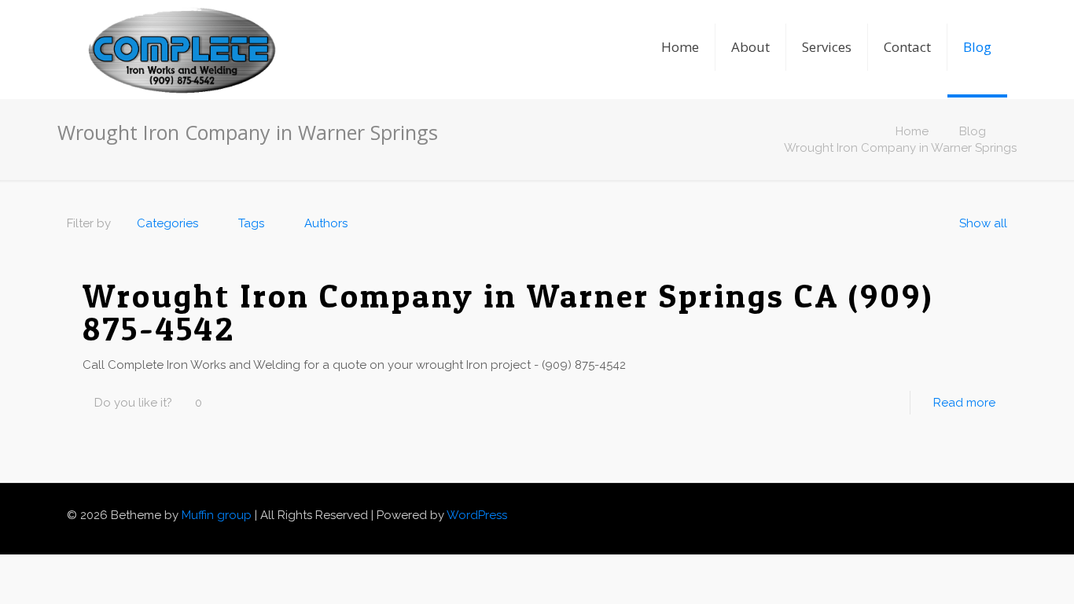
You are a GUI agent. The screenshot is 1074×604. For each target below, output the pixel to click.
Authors (326, 223)
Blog (972, 131)
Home (912, 131)
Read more (964, 403)
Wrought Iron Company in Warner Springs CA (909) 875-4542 (508, 311)
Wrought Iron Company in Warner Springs (900, 148)
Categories (167, 223)
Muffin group (217, 515)
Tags (251, 223)
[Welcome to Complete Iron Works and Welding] (181, 27)
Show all (983, 223)
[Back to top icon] (1001, 508)
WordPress (477, 515)
